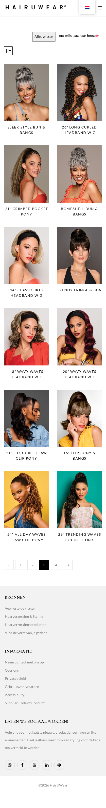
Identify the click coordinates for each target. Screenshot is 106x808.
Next (68, 565)
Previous (9, 565)
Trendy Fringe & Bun (79, 290)
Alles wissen (44, 36)
